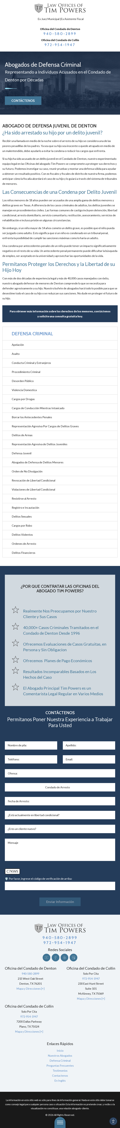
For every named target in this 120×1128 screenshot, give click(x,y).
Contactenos (60, 1075)
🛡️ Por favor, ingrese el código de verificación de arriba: (38, 878)
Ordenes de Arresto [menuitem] (24, 543)
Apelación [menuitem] (18, 344)
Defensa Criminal (60, 1060)
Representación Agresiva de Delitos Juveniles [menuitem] (39, 444)
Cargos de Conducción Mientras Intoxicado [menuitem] (38, 408)
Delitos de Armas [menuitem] (22, 435)
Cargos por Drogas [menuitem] (23, 399)
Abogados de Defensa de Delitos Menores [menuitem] (37, 462)
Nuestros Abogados (60, 1055)
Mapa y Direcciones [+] (30, 988)
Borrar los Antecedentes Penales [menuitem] (32, 417)
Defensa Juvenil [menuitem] (21, 453)
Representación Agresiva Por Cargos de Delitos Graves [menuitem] (45, 426)
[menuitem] (60, 1050)
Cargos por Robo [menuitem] (22, 525)
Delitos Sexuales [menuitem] (22, 516)
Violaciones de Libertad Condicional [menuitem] (33, 489)
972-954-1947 (60, 45)
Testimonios (60, 1070)
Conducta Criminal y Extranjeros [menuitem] (31, 362)
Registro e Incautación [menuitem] (25, 507)
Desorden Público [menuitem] (23, 381)
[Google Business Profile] (73, 957)
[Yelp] (64, 957)
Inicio (60, 1050)
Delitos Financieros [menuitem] (23, 552)
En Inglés (60, 1080)
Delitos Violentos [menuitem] (22, 534)
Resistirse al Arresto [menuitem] (24, 498)
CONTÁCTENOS (23, 101)
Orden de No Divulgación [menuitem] (27, 471)
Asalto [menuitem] (16, 353)
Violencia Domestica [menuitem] (24, 390)
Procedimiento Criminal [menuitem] (26, 372)
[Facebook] (55, 957)
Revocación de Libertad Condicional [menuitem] (33, 480)
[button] (113, 1121)
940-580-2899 (60, 34)
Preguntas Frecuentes (60, 1065)
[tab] (114, 390)
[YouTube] (46, 957)
